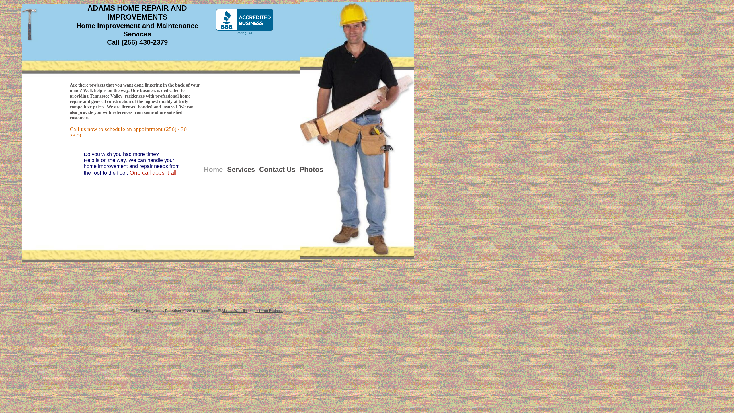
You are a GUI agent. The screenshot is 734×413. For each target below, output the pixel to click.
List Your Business (269, 311)
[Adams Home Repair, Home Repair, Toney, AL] (244, 22)
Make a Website (234, 311)
